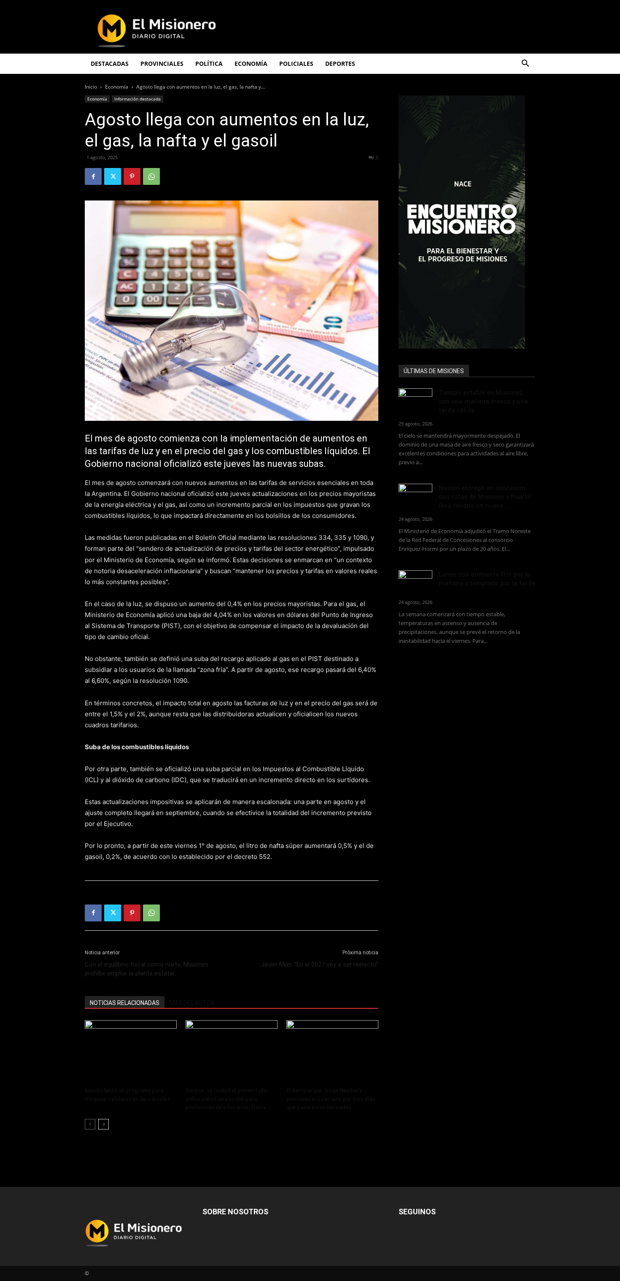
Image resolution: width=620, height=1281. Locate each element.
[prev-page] (90, 1124)
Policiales (296, 64)
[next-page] (103, 1124)
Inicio (91, 86)
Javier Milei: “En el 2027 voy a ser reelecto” (319, 964)
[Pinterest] (132, 176)
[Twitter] (112, 176)
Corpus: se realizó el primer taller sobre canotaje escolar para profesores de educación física (227, 1098)
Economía (116, 86)
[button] (525, 64)
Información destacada (137, 99)
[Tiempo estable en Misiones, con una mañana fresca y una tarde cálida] (415, 400)
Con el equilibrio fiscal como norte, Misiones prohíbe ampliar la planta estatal (146, 969)
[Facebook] (93, 176)
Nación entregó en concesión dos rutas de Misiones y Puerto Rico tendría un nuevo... (485, 496)
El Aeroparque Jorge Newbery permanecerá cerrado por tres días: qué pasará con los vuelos (331, 1098)
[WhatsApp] (151, 176)
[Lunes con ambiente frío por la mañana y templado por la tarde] (415, 581)
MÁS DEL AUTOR (192, 1002)
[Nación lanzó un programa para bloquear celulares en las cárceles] (131, 1051)
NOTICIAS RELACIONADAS (124, 1002)
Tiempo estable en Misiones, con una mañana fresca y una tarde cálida (483, 401)
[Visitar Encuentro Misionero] (467, 222)
